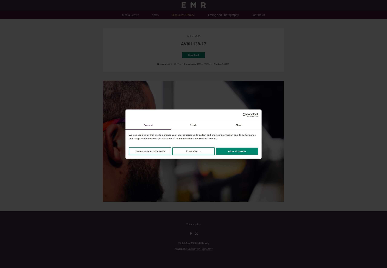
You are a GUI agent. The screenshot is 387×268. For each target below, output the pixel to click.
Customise (191, 151)
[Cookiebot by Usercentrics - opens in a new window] (245, 115)
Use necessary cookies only (150, 151)
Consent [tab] (148, 125)
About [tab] (239, 125)
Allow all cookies (237, 151)
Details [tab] (193, 125)
